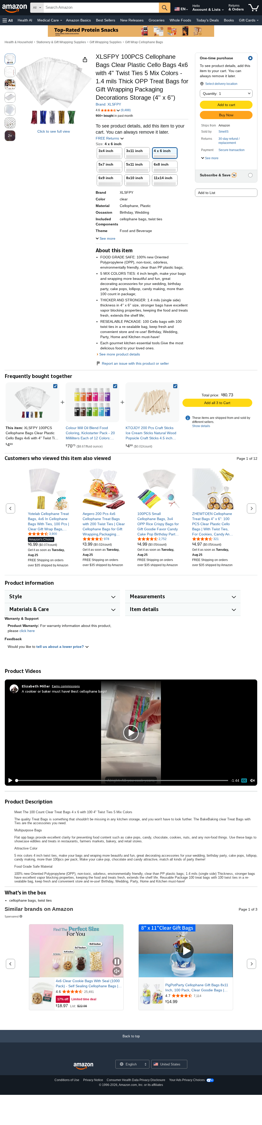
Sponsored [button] (12, 916)
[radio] (10, 59)
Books (229, 20)
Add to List (206, 193)
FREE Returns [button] (108, 138)
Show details (201, 426)
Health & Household (19, 42)
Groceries (157, 20)
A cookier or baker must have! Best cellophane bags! (64, 691)
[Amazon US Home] (83, 1066)
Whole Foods (180, 20)
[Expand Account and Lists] (223, 9)
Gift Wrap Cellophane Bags (144, 42)
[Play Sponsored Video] (185, 951)
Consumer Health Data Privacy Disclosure (136, 1080)
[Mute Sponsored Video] (117, 971)
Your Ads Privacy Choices (187, 1080)
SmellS (223, 131)
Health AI (25, 20)
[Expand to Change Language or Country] (187, 9)
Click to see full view (53, 131)
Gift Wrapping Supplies (106, 42)
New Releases (132, 20)
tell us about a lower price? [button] (60, 647)
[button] (7, 20)
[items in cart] (253, 7)
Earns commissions (66, 686)
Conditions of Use (66, 1080)
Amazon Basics (78, 20)
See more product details (119, 354)
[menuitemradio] (244, 780)
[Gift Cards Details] (258, 20)
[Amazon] (15, 7)
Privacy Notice (93, 1080)
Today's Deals (207, 20)
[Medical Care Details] (61, 20)
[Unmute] (252, 781)
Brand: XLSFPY (108, 104)
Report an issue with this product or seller (135, 363)
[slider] (122, 780)
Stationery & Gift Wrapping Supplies (61, 42)
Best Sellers (105, 20)
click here (27, 631)
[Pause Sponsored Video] (117, 962)
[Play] (9, 780)
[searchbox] (101, 8)
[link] (92, 402)
